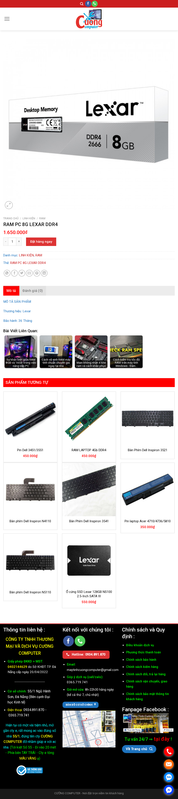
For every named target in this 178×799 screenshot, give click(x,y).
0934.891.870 (34, 710)
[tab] (11, 291)
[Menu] (7, 19)
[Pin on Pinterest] (36, 273)
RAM (42, 218)
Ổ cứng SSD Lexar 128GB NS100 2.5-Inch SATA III (89, 594)
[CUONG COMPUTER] (89, 19)
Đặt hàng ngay (41, 242)
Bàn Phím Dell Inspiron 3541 (89, 521)
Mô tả (11, 291)
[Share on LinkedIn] (44, 273)
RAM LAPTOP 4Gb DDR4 (89, 450)
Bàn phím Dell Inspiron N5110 (30, 592)
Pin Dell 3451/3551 (30, 450)
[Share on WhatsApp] (7, 273)
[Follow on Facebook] (88, 4)
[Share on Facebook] (14, 273)
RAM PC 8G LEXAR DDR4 (28, 263)
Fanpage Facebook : (145, 709)
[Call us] (95, 4)
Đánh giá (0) (33, 291)
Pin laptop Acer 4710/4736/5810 (148, 521)
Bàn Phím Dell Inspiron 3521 (147, 450)
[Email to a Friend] (29, 273)
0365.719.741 (18, 715)
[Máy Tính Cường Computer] (148, 722)
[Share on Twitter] (21, 273)
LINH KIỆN (29, 218)
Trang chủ (10, 218)
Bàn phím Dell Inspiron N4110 (30, 521)
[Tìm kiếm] (81, 4)
